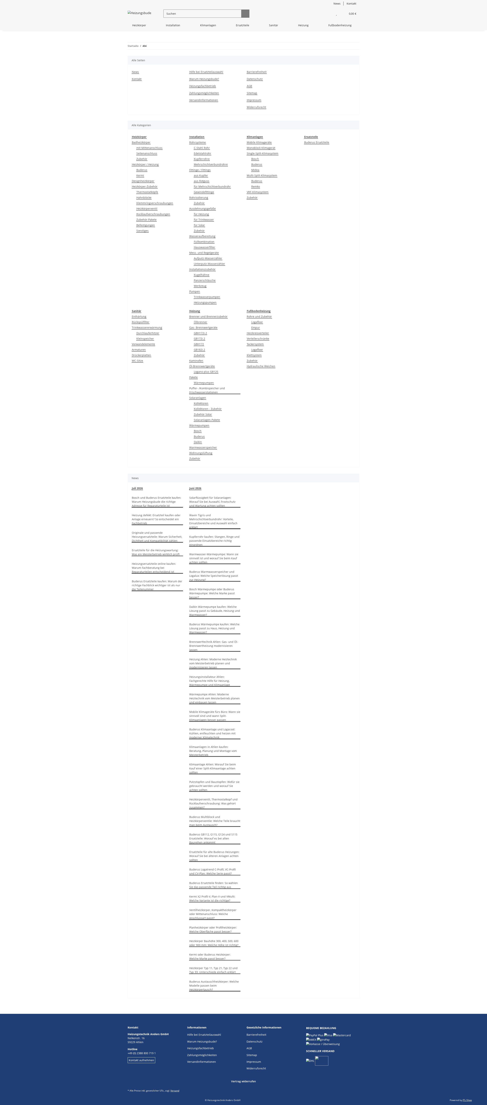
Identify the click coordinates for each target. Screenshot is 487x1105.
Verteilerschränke (258, 338)
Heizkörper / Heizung (145, 164)
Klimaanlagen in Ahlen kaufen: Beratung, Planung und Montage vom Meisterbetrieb (213, 751)
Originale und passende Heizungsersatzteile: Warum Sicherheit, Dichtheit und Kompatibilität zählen (157, 537)
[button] (329, 13)
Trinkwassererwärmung (147, 327)
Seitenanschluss (146, 153)
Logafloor (257, 322)
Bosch (255, 159)
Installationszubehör (202, 269)
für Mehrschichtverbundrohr (212, 186)
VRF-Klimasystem (257, 192)
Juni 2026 (195, 488)
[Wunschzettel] (336, 13)
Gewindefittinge (204, 192)
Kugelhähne (201, 275)
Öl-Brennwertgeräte (202, 366)
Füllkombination (204, 241)
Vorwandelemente (143, 344)
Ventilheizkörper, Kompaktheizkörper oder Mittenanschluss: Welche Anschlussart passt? (212, 914)
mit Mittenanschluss (149, 148)
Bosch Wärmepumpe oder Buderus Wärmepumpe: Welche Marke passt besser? (212, 593)
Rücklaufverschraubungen (153, 214)
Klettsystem (254, 355)
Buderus (141, 170)
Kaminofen (196, 360)
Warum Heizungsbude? (204, 79)
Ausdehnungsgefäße (202, 208)
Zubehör (141, 159)
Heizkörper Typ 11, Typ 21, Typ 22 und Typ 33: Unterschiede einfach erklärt (213, 970)
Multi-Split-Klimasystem (262, 175)
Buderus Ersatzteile (316, 142)
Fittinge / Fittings (200, 170)
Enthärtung (139, 316)
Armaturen (139, 349)
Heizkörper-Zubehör (145, 186)
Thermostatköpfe (147, 192)
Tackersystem (255, 344)
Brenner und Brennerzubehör (208, 316)
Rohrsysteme (197, 142)
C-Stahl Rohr (202, 148)
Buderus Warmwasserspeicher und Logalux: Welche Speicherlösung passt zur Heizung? (213, 576)
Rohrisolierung (198, 197)
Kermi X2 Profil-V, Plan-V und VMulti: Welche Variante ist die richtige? (212, 898)
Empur (255, 327)
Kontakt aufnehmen (141, 1060)
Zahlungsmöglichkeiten (204, 93)
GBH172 (199, 344)
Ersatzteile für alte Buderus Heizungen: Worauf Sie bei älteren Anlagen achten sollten (214, 856)
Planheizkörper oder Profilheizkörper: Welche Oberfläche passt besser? (213, 929)
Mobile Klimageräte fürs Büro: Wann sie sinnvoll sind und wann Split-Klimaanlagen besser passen (214, 716)
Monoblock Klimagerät (261, 148)
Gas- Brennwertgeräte (203, 327)
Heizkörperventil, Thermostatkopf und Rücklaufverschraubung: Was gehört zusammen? (213, 803)
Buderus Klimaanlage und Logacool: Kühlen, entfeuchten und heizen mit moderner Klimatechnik (212, 733)
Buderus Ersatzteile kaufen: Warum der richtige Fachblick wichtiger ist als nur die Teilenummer (157, 585)
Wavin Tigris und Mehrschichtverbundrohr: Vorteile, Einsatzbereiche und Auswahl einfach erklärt (213, 521)
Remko (255, 186)
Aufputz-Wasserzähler (208, 258)
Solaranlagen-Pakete (207, 420)
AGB (249, 86)
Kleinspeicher (145, 338)
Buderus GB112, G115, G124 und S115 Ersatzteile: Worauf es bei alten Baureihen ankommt (213, 838)
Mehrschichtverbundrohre (211, 164)
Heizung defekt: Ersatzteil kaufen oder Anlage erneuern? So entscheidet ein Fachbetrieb (156, 519)
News (337, 3)
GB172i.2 (199, 338)
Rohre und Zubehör (259, 316)
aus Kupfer (201, 175)
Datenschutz (255, 79)
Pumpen (194, 291)
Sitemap (252, 93)
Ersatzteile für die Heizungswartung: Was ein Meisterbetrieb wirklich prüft (156, 552)
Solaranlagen (197, 398)
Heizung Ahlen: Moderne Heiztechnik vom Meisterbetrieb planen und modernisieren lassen (213, 663)
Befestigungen (145, 225)
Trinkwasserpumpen (207, 297)
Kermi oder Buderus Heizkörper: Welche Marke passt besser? (210, 956)
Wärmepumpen (204, 383)
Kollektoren (201, 403)
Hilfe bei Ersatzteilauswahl (206, 72)
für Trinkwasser (204, 219)
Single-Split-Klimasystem (262, 153)
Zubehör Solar (203, 414)
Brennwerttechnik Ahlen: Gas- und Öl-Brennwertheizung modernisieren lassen (213, 646)
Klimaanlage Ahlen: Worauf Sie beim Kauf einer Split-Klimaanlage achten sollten (212, 768)
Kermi (140, 175)
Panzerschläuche (205, 280)
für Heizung (201, 214)
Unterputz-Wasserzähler (209, 264)
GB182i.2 (199, 349)
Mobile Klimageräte (259, 142)
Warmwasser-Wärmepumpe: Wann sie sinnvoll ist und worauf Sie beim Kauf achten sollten (213, 558)
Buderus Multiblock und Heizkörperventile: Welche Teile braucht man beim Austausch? (214, 821)
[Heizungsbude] (139, 14)
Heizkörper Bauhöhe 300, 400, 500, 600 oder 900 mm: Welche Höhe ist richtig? (213, 943)
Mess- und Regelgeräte (204, 253)
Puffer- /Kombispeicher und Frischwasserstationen (207, 390)
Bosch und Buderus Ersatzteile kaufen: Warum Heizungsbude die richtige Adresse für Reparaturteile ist (156, 501)
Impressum (254, 100)
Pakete (193, 377)
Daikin (198, 442)
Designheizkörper (143, 181)
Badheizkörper (141, 142)
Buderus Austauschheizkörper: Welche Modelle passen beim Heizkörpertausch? (214, 985)
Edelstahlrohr (202, 153)
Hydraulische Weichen (261, 366)
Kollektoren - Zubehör (208, 409)
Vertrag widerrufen (243, 1081)
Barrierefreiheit (257, 72)
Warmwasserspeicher (203, 447)
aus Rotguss (201, 181)
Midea (255, 170)
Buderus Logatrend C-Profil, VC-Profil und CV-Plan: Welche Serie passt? (212, 871)
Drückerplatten (141, 355)
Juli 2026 (137, 488)
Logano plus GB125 (206, 371)
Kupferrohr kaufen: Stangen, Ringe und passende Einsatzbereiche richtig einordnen (214, 541)
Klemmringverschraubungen (154, 203)
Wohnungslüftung (200, 453)
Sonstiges (142, 230)
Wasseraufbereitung (202, 236)
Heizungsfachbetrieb (202, 86)
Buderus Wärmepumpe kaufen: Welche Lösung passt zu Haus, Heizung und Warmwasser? (214, 628)
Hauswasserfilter (204, 247)
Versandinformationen (203, 100)
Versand (174, 1090)
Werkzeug (200, 286)
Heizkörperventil (146, 208)
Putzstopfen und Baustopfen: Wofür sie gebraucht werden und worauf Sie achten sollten (214, 786)
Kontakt (351, 3)
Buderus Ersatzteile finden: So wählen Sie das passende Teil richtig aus (213, 885)
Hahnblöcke (143, 197)
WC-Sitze (137, 360)
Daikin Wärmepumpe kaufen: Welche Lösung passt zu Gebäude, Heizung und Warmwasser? (214, 611)
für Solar (199, 225)
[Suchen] (245, 14)
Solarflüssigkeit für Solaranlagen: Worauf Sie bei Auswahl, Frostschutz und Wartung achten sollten (212, 501)
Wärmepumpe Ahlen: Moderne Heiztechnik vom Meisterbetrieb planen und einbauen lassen (214, 698)
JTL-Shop (467, 1100)
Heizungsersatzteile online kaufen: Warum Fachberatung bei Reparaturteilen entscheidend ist (154, 568)
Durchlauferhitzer (147, 333)
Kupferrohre (202, 159)
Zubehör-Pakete (146, 219)
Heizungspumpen (205, 302)
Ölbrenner (200, 322)
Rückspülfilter (140, 322)
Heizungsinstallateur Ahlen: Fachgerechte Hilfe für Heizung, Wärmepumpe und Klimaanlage (209, 681)
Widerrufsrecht (256, 107)
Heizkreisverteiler (258, 333)
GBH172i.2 (200, 333)
